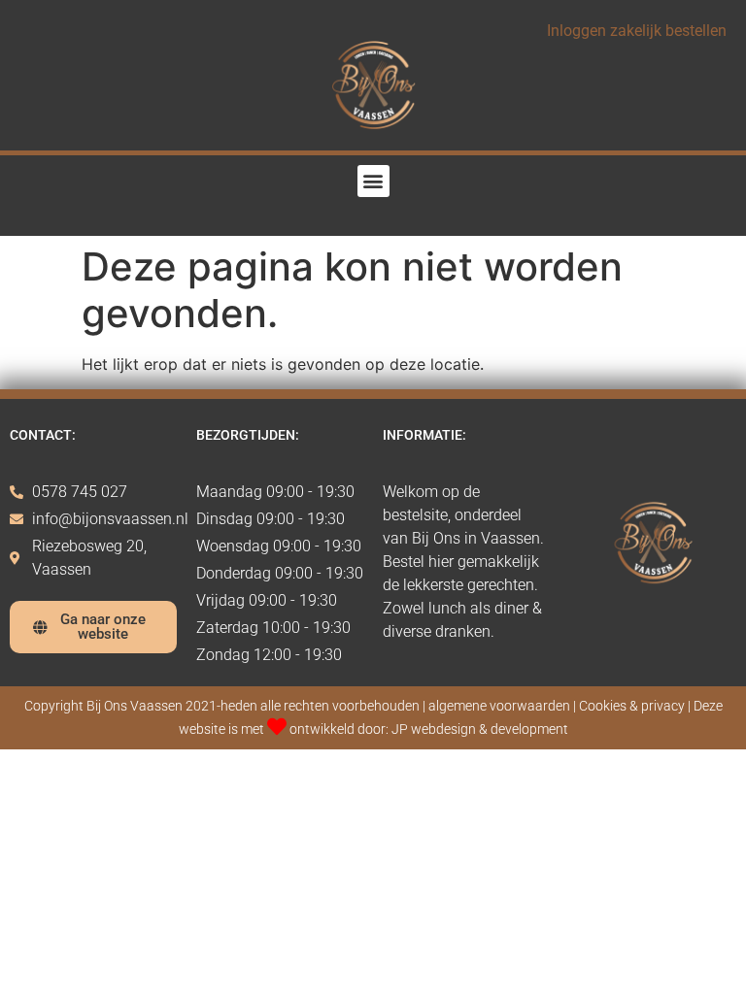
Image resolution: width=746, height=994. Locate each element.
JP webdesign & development (479, 729)
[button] (373, 181)
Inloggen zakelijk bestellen (637, 30)
